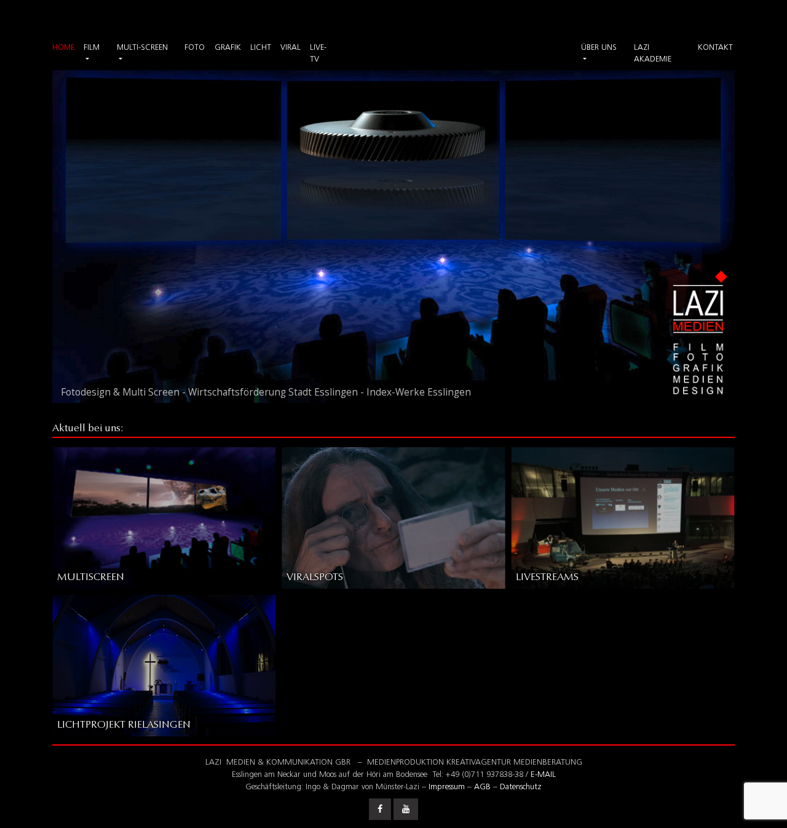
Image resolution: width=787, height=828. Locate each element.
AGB (482, 787)
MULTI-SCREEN (142, 48)
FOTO (194, 48)
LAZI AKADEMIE (652, 54)
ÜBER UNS (599, 48)
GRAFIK (228, 48)
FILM (92, 48)
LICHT (260, 48)
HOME (63, 48)
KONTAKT (715, 48)
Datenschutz (521, 787)
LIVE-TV (318, 54)
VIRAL (290, 48)
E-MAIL (543, 775)
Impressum (447, 787)
